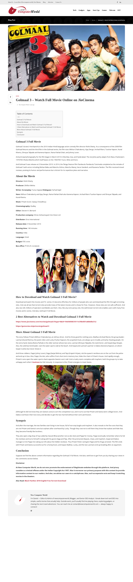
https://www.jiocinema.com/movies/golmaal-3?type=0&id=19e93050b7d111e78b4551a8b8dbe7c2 (56, 322)
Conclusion (20, 135)
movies (93, 20)
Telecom (112, 10)
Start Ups (96, 10)
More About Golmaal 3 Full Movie (28, 130)
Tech (74, 10)
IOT (119, 10)
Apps (88, 10)
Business (107, 529)
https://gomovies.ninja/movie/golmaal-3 (32, 326)
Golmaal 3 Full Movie (24, 120)
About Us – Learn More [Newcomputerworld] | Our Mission (24, 2)
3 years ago (31, 104)
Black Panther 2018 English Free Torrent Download (45, 481)
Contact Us (58, 2)
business (36, 362)
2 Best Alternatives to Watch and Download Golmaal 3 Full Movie (39, 127)
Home (87, 20)
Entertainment (107, 536)
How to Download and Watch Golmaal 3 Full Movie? (34, 125)
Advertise (50, 2)
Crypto (107, 532)
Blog (44, 2)
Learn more (15, 560)
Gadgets (82, 10)
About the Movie (22, 122)
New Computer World (24, 104)
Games (104, 10)
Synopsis (20, 132)
